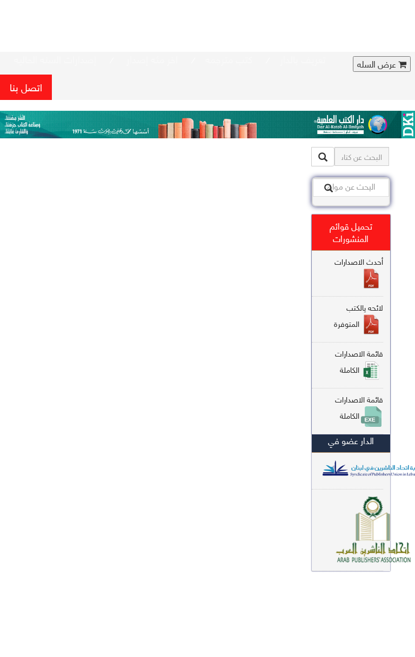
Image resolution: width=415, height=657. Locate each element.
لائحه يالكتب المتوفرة (358, 315)
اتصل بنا (26, 87)
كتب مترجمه (228, 59)
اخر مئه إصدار (151, 59)
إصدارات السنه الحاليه (55, 59)
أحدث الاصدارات (358, 261)
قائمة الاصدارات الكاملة (359, 361)
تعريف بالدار (303, 59)
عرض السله (377, 64)
